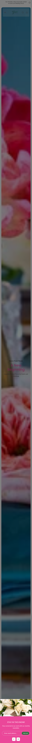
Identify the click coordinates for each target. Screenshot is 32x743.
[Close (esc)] (29, 702)
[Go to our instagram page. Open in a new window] (18, 739)
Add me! (25, 733)
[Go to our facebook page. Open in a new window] (14, 739)
